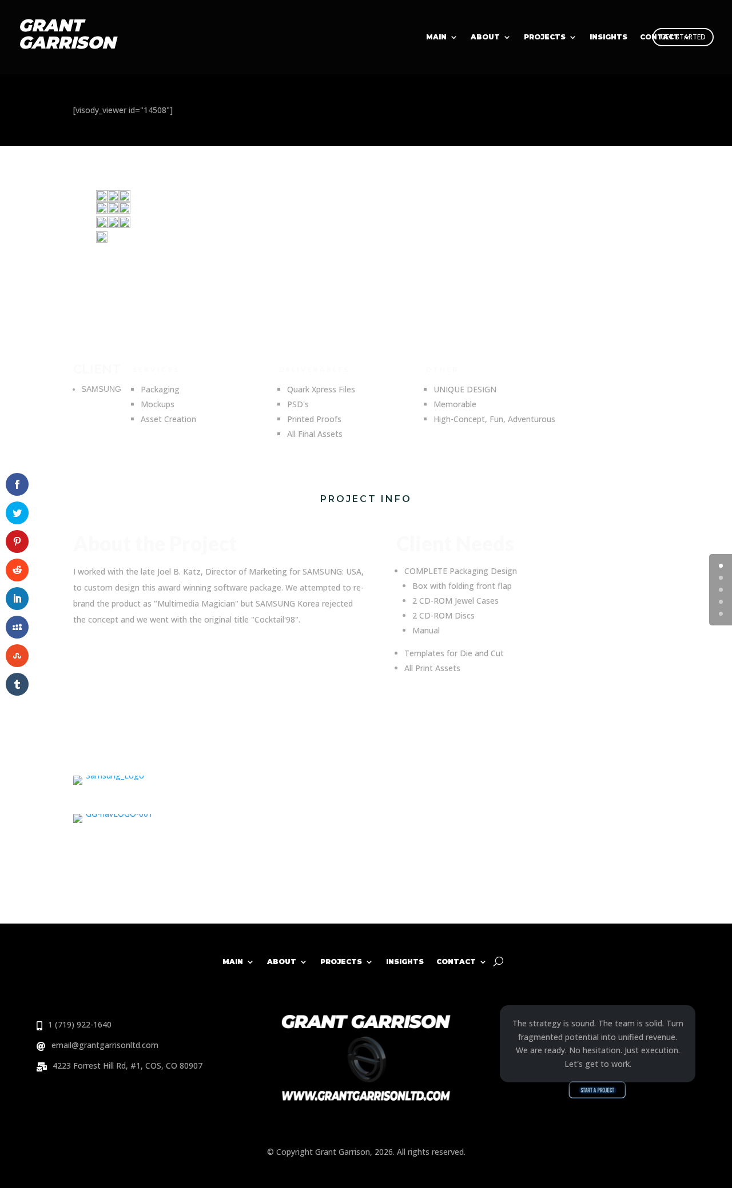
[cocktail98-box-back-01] (102, 214)
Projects (545, 37)
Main (436, 37)
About (485, 37)
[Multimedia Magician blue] (124, 231)
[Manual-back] (113, 231)
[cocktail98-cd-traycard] (102, 201)
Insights (608, 37)
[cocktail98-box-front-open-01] (124, 201)
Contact (659, 37)
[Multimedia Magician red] (102, 245)
